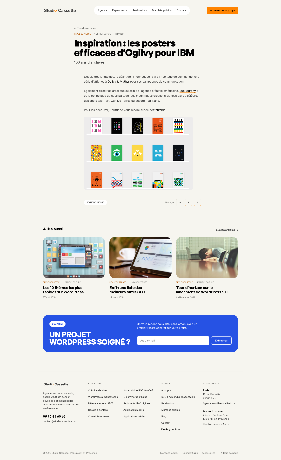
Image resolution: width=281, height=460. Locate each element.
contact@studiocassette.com (59, 421)
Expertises (118, 10)
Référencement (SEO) (100, 403)
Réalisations (140, 10)
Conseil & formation (99, 416)
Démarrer (221, 340)
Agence (102, 10)
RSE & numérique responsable (178, 396)
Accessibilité (208, 453)
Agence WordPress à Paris (219, 403)
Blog (163, 416)
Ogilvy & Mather (118, 81)
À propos (166, 390)
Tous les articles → (226, 230)
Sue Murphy (188, 91)
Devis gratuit (170, 429)
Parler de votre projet (222, 10)
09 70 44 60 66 (54, 416)
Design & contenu (98, 409)
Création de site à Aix (216, 424)
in (180, 202)
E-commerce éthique (135, 396)
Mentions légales (169, 453)
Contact (181, 10)
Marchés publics (162, 10)
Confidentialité (190, 453)
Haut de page (229, 453)
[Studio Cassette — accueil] (60, 10)
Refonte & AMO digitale (136, 403)
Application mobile (133, 409)
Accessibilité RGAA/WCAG (138, 390)
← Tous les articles (85, 27)
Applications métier (134, 416)
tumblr (160, 110)
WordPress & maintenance (103, 396)
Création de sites (97, 390)
